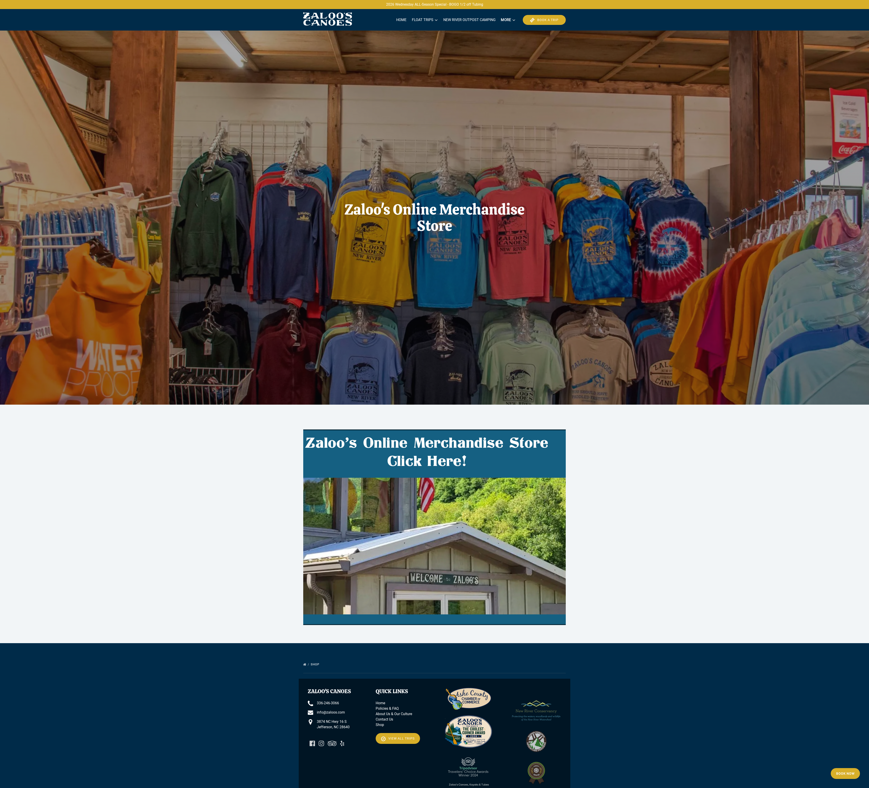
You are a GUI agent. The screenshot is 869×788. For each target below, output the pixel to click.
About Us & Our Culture (394, 714)
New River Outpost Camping (469, 20)
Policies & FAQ (387, 708)
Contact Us (384, 719)
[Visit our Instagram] (321, 743)
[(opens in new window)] (468, 690)
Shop (315, 664)
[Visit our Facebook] (312, 743)
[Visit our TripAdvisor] (332, 743)
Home (401, 20)
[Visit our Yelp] (342, 743)
